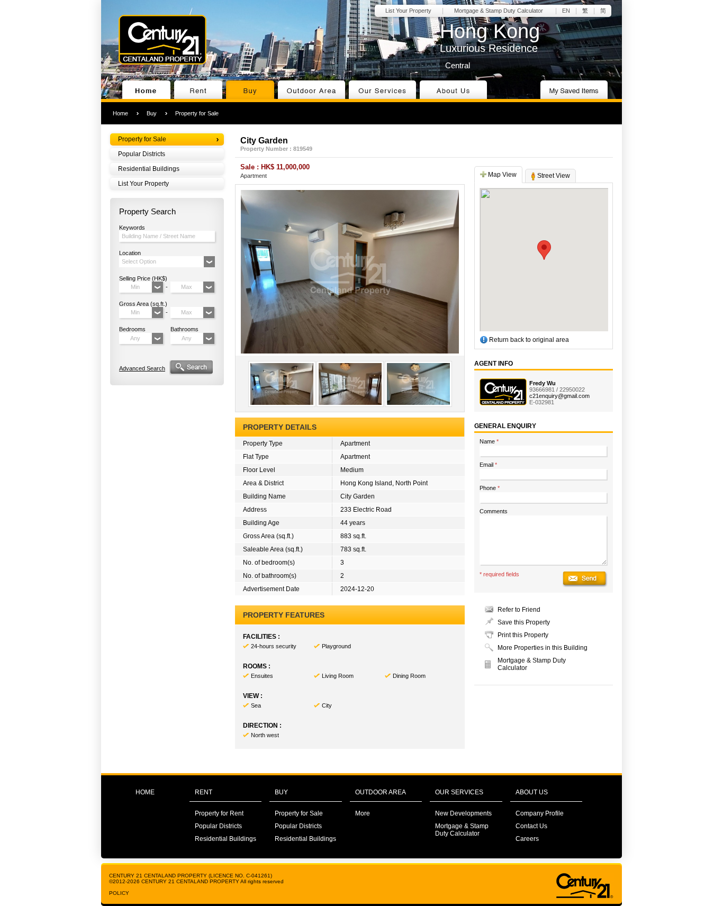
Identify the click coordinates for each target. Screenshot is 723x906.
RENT (203, 792)
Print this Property (523, 635)
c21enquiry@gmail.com (559, 396)
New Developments (463, 813)
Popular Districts (141, 154)
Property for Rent (219, 813)
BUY (281, 792)
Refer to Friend (519, 609)
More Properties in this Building (543, 647)
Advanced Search (142, 368)
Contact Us (531, 826)
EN (566, 10)
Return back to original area (528, 339)
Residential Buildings (148, 169)
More (362, 813)
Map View (501, 174)
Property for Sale (197, 113)
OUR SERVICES (459, 792)
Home (120, 113)
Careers (527, 838)
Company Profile (540, 813)
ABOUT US (532, 792)
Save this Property (524, 622)
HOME (145, 792)
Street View (553, 175)
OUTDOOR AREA (380, 792)
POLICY (119, 893)
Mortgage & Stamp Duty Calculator (498, 10)
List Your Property (408, 10)
